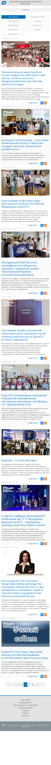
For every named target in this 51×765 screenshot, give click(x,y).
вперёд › (41, 685)
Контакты (25, 716)
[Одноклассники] (45, 103)
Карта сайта (25, 700)
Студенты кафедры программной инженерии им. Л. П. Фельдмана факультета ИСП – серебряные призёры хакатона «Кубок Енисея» (23, 520)
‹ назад (11, 685)
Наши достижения (37, 17)
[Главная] (3, 3)
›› (45, 684)
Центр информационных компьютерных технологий (22, 725)
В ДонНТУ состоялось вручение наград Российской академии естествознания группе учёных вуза (24, 655)
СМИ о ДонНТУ (13, 21)
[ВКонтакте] (42, 103)
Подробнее (33, 103)
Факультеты (37, 25)
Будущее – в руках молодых (19, 460)
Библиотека (13, 29)
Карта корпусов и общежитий (25, 705)
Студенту (37, 21)
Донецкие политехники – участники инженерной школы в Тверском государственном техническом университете (24, 144)
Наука (37, 29)
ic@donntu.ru (25, 727)
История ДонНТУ (25, 702)
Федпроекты (13, 34)
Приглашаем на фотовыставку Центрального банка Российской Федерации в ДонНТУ (22, 203)
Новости (25, 713)
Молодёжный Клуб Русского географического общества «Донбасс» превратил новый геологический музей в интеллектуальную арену (20, 268)
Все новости (17, 17)
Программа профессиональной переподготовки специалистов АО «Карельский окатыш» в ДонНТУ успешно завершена (23, 335)
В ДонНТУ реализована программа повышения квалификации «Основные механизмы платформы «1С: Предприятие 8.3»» (24, 400)
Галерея (25, 710)
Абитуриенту (13, 25)
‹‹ (8, 684)
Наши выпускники (25, 708)
